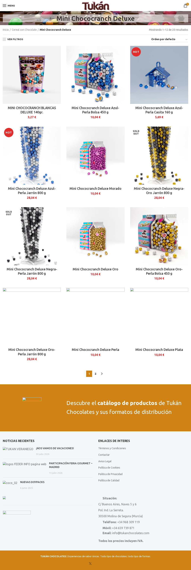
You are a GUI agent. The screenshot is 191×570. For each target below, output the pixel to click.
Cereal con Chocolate (24, 29)
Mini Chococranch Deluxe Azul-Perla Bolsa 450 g (95, 110)
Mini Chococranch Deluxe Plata (159, 349)
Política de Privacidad (110, 474)
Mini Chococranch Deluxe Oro (95, 269)
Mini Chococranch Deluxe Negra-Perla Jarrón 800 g (32, 271)
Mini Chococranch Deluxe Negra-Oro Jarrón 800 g (159, 191)
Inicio (6, 29)
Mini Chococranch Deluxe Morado (95, 188)
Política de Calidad (108, 480)
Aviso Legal (105, 461)
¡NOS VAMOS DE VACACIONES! (55, 448)
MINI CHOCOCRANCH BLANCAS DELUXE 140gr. (32, 110)
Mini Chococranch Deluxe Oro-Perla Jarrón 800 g (31, 352)
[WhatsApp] (105, 563)
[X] (90, 563)
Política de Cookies (109, 467)
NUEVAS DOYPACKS (32, 482)
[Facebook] (85, 563)
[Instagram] (95, 563)
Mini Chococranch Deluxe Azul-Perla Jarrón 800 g (32, 191)
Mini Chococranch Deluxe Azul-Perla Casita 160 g (159, 110)
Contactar (104, 454)
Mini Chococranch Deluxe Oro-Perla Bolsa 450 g (159, 271)
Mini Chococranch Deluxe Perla (95, 349)
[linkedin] (100, 563)
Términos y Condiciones (112, 448)
